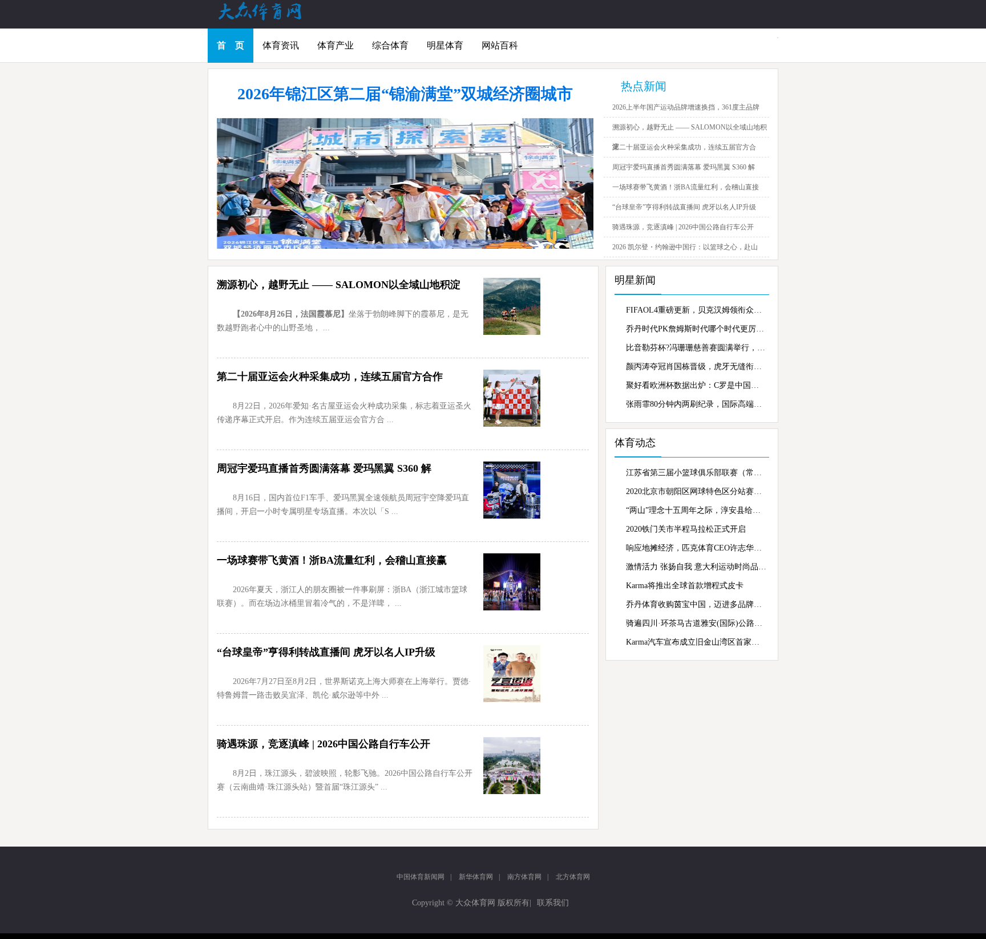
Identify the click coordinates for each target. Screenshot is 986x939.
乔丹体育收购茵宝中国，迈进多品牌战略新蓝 (696, 604)
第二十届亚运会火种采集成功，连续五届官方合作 (330, 376)
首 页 (230, 45)
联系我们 (553, 902)
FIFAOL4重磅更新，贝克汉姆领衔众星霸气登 (696, 310)
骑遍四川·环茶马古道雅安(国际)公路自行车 (696, 623)
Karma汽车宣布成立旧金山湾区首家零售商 (696, 642)
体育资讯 (280, 45)
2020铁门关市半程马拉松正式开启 (686, 529)
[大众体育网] (270, 19)
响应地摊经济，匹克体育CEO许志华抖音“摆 (696, 548)
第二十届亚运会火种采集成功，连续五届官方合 (684, 147)
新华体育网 (476, 877)
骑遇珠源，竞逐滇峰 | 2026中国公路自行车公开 (683, 227)
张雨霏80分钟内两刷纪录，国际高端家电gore (696, 404)
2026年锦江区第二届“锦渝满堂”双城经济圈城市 (405, 94)
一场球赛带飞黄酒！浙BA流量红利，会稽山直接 (685, 187)
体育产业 (335, 45)
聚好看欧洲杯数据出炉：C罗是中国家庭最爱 (696, 385)
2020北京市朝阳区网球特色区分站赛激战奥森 (696, 491)
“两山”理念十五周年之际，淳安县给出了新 (696, 510)
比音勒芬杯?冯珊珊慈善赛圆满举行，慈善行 (696, 347)
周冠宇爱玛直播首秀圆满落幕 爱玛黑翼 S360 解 (683, 167)
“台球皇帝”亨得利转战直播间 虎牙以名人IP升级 (684, 207)
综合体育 (390, 45)
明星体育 (445, 45)
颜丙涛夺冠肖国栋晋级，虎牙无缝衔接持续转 (696, 366)
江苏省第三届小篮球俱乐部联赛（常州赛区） (696, 472)
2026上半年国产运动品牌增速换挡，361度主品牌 (685, 107)
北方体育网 (573, 877)
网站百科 (500, 45)
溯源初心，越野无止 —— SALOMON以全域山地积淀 (338, 284)
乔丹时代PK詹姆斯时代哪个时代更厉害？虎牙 (696, 329)
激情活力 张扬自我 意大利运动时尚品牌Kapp (696, 566)
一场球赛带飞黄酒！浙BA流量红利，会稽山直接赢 (332, 560)
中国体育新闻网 (420, 877)
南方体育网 (524, 877)
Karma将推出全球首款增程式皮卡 (684, 585)
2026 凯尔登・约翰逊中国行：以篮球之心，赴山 (685, 247)
